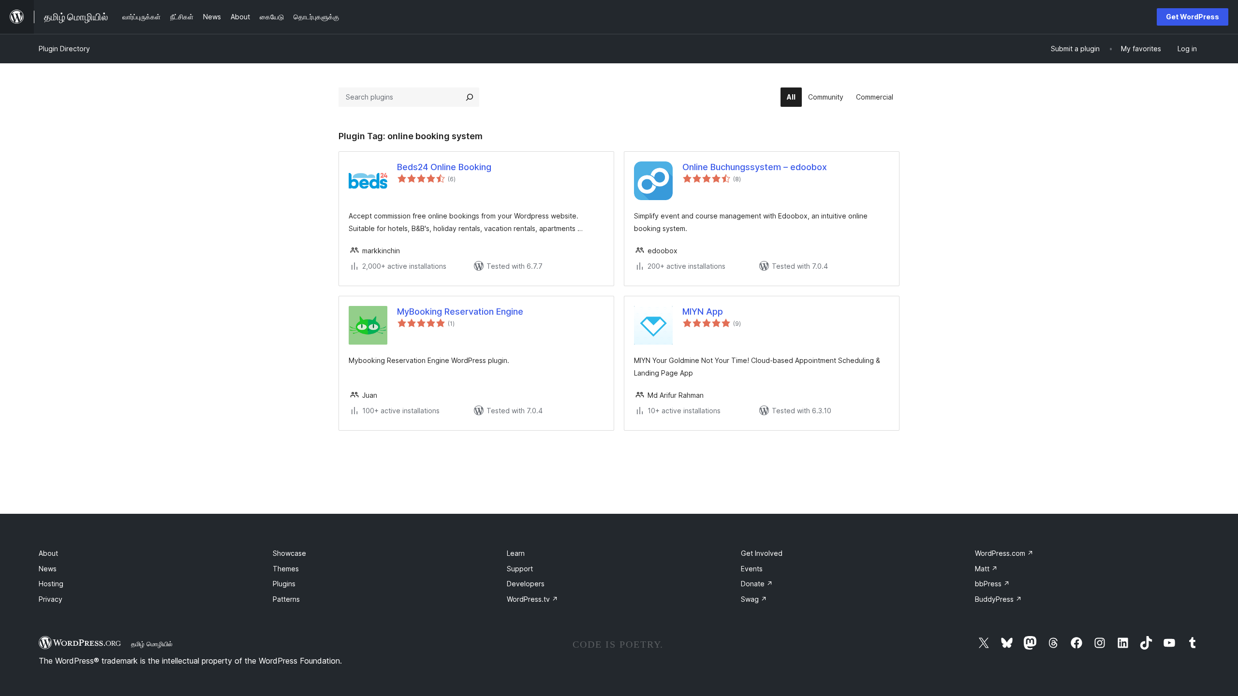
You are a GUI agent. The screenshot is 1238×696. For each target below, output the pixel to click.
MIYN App (702, 311)
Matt (986, 569)
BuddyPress (998, 599)
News (48, 569)
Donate (757, 584)
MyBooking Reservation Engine (460, 311)
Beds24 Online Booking (444, 167)
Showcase (289, 553)
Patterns (286, 599)
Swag (754, 599)
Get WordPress (1192, 17)
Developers (526, 584)
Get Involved (761, 553)
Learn (516, 553)
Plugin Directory (64, 48)
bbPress (992, 584)
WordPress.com (1004, 553)
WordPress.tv (532, 599)
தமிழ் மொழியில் (152, 644)
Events (752, 569)
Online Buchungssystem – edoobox (754, 167)
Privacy (50, 599)
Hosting (51, 584)
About (48, 553)
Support (520, 569)
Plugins (284, 584)
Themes (286, 569)
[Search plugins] (469, 97)
